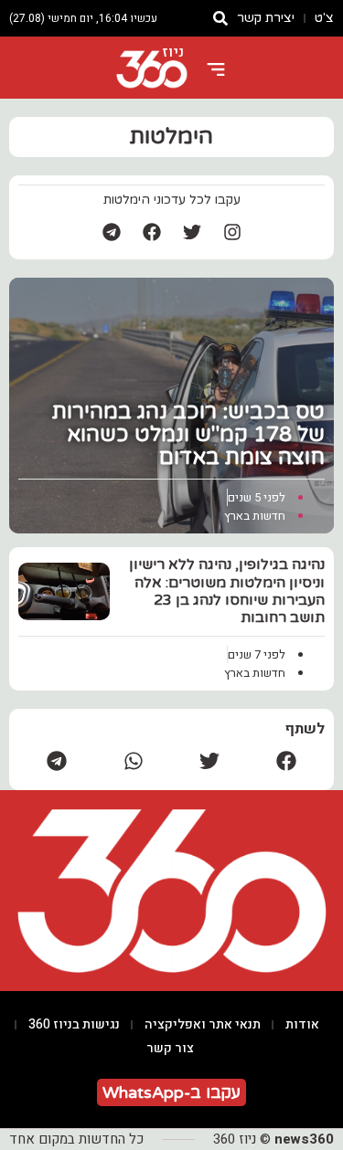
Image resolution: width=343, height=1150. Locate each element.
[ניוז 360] (151, 69)
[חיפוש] (220, 18)
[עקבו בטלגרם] (111, 232)
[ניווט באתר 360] (216, 69)
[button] (286, 760)
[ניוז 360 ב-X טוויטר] (192, 232)
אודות (302, 1024)
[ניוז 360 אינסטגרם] (232, 232)
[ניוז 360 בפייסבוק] (152, 232)
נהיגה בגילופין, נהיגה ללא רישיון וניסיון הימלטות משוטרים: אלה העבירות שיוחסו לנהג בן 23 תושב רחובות (227, 591)
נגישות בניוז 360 (74, 1024)
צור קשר (170, 1048)
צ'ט (324, 18)
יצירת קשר (266, 18)
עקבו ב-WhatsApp (171, 1092)
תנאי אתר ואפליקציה (203, 1024)
